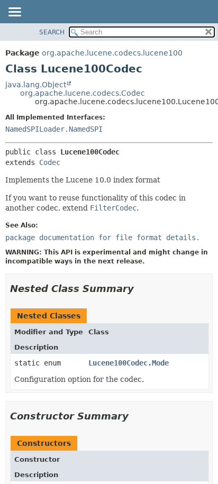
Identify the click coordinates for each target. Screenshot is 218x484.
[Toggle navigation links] (14, 12)
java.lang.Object (35, 84)
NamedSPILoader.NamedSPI (54, 129)
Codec (49, 162)
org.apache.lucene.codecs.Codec (82, 93)
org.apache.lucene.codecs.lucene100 (112, 53)
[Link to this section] (141, 288)
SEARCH (52, 32)
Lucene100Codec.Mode (128, 363)
